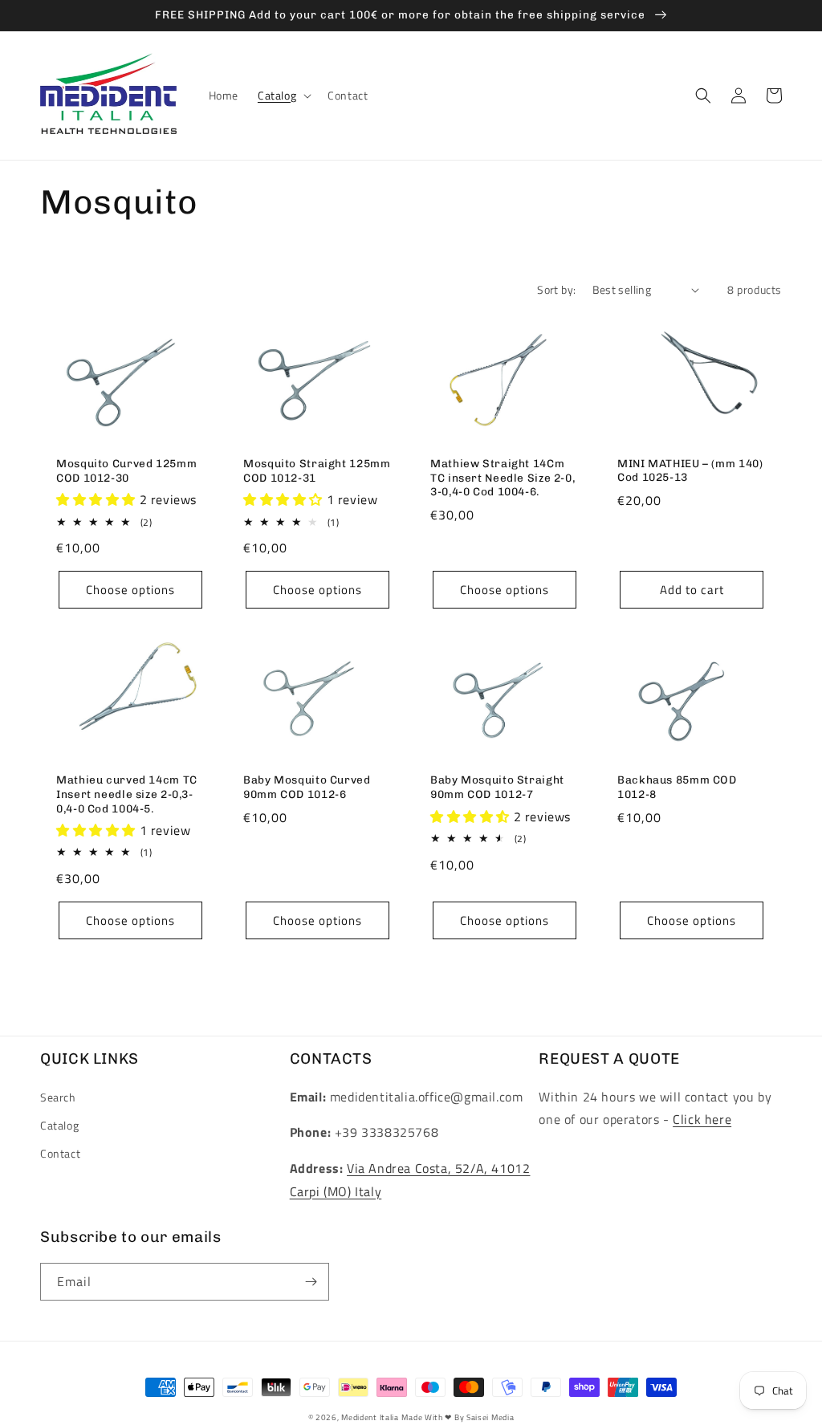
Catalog (59, 1125)
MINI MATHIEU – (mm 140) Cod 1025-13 (690, 470)
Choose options (130, 589)
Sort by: (556, 289)
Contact (60, 1153)
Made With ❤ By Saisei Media (457, 1417)
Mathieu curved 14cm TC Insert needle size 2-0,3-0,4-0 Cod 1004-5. (126, 793)
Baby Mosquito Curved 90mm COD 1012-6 (307, 786)
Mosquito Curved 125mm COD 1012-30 (126, 470)
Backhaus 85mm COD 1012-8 (677, 786)
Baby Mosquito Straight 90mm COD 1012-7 (497, 786)
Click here (702, 1119)
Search (58, 1097)
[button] (283, 95)
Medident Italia (370, 1417)
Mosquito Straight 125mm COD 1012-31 (317, 470)
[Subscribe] (310, 1282)
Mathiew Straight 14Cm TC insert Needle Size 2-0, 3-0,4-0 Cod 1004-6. (502, 477)
